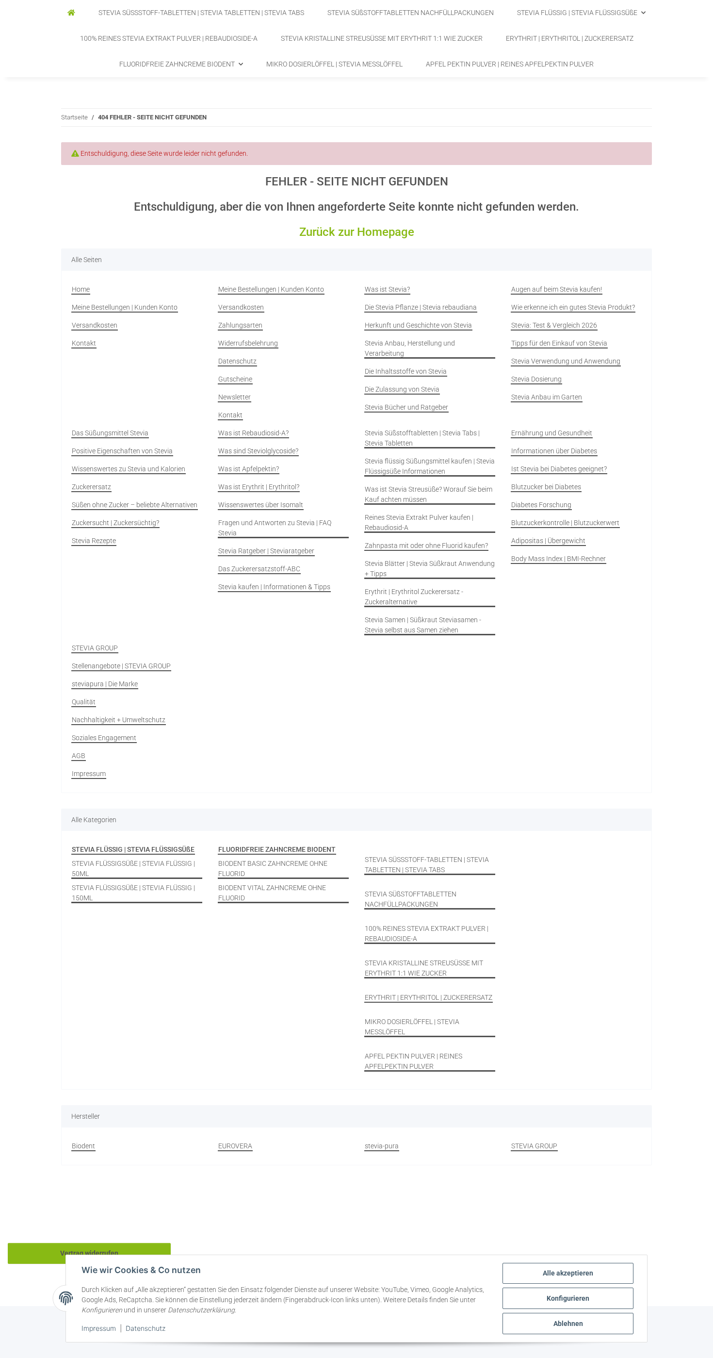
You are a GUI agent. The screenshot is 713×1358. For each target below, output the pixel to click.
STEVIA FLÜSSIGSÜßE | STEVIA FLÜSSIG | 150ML (133, 893)
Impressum (98, 1328)
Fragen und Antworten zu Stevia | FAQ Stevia (274, 528)
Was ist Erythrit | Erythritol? (258, 487)
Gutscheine (235, 379)
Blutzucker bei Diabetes (546, 487)
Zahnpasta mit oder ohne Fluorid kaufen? (426, 545)
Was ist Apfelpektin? (248, 469)
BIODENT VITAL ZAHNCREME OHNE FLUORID (272, 893)
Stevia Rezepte (94, 541)
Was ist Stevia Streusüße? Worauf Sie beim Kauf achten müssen (428, 494)
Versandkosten (94, 325)
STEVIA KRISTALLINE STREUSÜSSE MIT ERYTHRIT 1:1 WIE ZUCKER (424, 968)
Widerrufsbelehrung (248, 343)
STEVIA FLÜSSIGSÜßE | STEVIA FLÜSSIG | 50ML (133, 869)
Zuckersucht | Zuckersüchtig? (115, 523)
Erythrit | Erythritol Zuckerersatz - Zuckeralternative (414, 597)
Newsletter (234, 397)
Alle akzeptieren (568, 1273)
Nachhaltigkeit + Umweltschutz (118, 720)
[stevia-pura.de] (71, 13)
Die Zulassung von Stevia (402, 389)
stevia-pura (382, 1146)
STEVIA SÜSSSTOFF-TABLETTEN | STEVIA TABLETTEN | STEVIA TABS (427, 865)
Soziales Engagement (104, 738)
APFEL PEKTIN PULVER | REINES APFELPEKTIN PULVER (413, 1061)
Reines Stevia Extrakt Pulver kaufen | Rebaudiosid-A (419, 522)
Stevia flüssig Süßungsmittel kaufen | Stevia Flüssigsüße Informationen (430, 466)
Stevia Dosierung (536, 379)
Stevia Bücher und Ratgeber (406, 407)
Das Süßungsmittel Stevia (110, 433)
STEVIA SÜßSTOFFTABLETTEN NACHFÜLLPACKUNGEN (410, 899)
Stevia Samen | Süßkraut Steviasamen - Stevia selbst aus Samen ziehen (423, 625)
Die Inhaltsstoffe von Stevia (406, 371)
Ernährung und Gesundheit (551, 433)
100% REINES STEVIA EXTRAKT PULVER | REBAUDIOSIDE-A (426, 934)
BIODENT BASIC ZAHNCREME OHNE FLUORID (272, 869)
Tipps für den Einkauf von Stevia (559, 343)
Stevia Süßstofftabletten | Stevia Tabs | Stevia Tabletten (422, 438)
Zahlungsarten (240, 325)
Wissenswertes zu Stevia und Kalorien (128, 469)
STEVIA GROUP (95, 648)
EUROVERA (235, 1146)
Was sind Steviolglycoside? (258, 451)
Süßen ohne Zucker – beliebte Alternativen (134, 505)
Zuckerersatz (91, 487)
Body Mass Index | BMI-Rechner (558, 559)
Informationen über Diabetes (554, 451)
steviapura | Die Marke (105, 684)
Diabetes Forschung (541, 505)
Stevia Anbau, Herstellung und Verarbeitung (410, 348)
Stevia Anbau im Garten (546, 397)
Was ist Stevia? (387, 289)
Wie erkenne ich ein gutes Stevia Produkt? (573, 307)
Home (81, 289)
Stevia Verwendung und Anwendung (565, 361)
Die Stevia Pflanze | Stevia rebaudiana (421, 307)
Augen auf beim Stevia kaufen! (556, 289)
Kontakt (84, 343)
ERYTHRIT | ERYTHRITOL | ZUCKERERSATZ (428, 997)
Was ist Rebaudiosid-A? (253, 433)
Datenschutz (145, 1328)
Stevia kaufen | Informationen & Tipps (274, 587)
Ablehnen (568, 1323)
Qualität (84, 702)
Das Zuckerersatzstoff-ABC (259, 569)
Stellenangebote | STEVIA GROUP (121, 666)
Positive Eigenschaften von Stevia (122, 451)
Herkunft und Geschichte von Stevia (418, 325)
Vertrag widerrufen (89, 1253)
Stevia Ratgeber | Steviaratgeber (266, 551)
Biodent (83, 1146)
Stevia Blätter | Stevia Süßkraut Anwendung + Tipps (430, 569)
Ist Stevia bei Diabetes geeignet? (559, 469)
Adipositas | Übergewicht (548, 541)
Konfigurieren (568, 1298)
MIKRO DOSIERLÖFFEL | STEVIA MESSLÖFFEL (412, 1027)
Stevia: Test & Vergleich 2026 (554, 325)
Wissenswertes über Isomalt (260, 505)
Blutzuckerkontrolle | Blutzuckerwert (565, 523)
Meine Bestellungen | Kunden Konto (125, 307)
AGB (78, 756)
